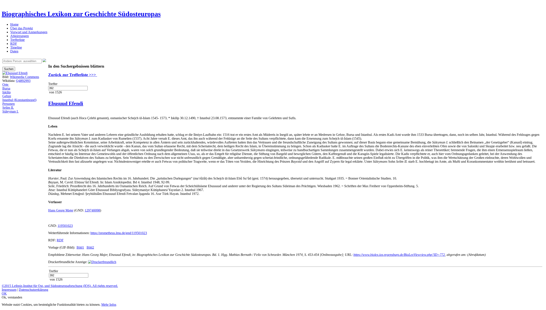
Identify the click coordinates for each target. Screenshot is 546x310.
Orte (5, 84)
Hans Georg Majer (60, 210)
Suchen (8, 69)
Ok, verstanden (12, 297)
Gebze (6, 96)
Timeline (16, 47)
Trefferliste (17, 40)
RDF (13, 43)
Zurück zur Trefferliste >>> (72, 74)
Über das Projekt (21, 28)
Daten (14, 51)
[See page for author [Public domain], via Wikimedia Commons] (15, 73)
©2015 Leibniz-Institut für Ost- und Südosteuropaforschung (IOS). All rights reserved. (60, 286)
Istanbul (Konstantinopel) (19, 100)
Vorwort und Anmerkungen (28, 32)
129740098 (92, 210)
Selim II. (8, 107)
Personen (8, 104)
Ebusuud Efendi (65, 103)
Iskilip (6, 92)
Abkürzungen (19, 36)
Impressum (9, 289)
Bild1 (80, 247)
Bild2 (90, 247)
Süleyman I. (10, 111)
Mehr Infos (108, 304)
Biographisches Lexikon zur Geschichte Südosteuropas (81, 14)
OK (4, 293)
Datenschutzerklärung (33, 289)
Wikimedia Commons (24, 77)
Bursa (6, 88)
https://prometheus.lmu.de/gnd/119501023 (118, 233)
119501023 (65, 225)
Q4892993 (23, 81)
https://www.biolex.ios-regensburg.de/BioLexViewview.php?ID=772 (399, 254)
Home (14, 24)
